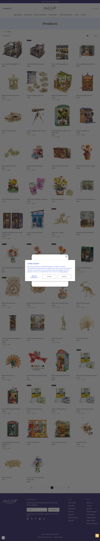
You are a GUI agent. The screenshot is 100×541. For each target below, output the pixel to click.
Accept (49, 276)
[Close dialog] (66, 256)
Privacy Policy (64, 272)
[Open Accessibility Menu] (3, 538)
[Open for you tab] (97, 535)
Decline (64, 276)
